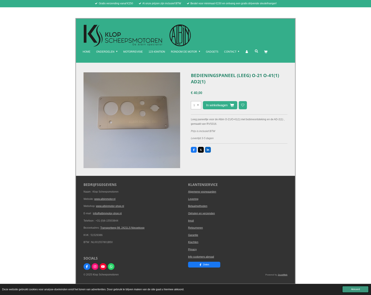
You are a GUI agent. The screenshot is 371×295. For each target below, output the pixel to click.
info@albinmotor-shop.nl (107, 213)
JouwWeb (282, 275)
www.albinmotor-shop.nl (110, 206)
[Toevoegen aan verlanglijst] (243, 105)
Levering (193, 199)
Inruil (191, 220)
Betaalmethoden (197, 206)
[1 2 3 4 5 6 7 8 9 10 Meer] (196, 105)
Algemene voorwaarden (202, 191)
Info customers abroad (201, 256)
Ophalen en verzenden (201, 213)
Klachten (193, 242)
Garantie (193, 235)
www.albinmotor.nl (105, 199)
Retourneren (195, 227)
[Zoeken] (256, 51)
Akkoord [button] (355, 289)
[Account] (247, 52)
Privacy (192, 249)
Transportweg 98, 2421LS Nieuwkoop (122, 227)
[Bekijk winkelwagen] (266, 52)
